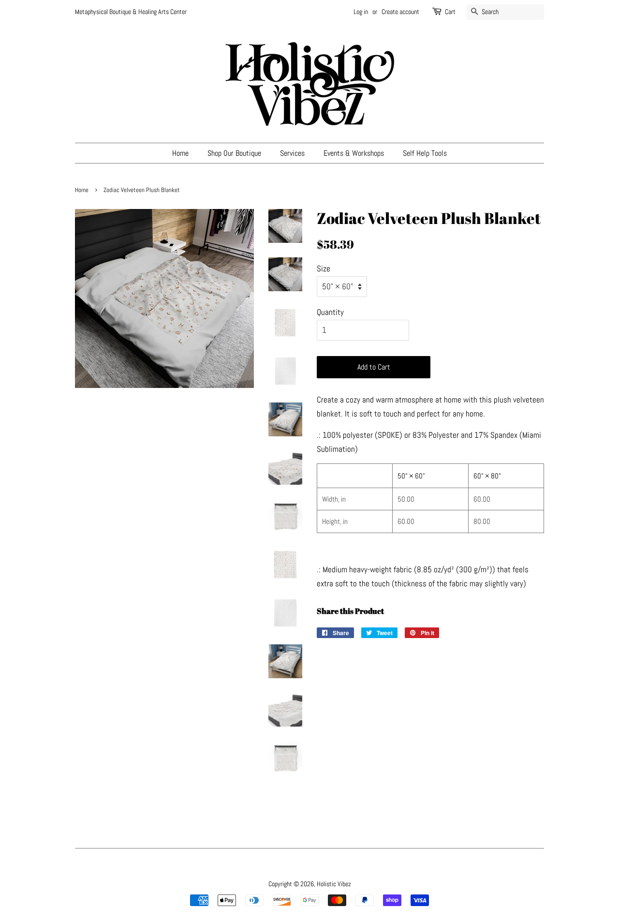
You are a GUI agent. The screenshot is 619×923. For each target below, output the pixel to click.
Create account (400, 11)
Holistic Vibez (334, 883)
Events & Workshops (354, 153)
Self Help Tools (425, 153)
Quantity (330, 312)
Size (323, 268)
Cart (450, 11)
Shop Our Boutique (234, 153)
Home (180, 153)
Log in (361, 11)
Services (292, 153)
